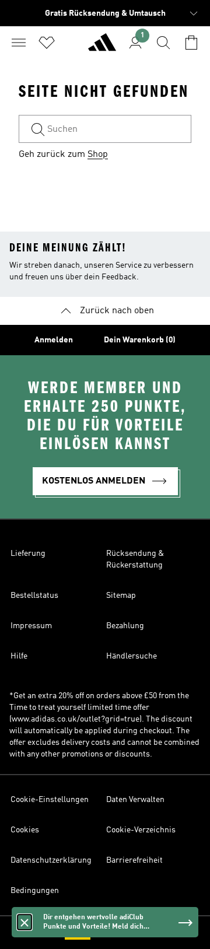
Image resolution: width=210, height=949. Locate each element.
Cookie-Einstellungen (49, 800)
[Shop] (102, 47)
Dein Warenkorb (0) (140, 340)
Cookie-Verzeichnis (141, 830)
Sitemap (121, 595)
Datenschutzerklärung (51, 860)
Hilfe (18, 656)
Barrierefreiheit (134, 860)
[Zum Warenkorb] (191, 43)
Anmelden (53, 340)
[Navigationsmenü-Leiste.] (19, 43)
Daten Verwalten (135, 800)
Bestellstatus (34, 595)
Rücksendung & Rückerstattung (135, 559)
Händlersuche (131, 656)
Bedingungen (34, 891)
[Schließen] (25, 922)
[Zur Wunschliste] (47, 43)
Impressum (31, 626)
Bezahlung (125, 626)
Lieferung (28, 553)
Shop (98, 154)
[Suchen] (163, 43)
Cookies (24, 830)
